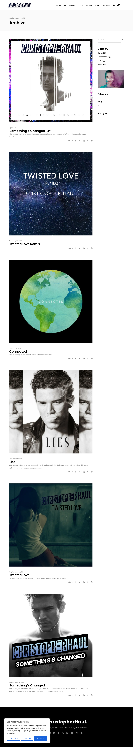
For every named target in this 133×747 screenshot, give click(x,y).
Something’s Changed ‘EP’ (30, 131)
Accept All (40, 738)
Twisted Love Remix (24, 244)
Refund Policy (81, 728)
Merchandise (103, 57)
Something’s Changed (27, 685)
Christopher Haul (16, 18)
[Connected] (50, 301)
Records (101, 64)
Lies (12, 462)
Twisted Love (19, 575)
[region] (27, 730)
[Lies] (50, 412)
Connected (18, 351)
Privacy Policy (70, 728)
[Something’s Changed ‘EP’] (50, 81)
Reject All (27, 738)
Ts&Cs (60, 728)
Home (100, 53)
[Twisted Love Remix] (50, 194)
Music (100, 60)
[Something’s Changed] (50, 635)
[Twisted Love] (50, 525)
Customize (14, 738)
